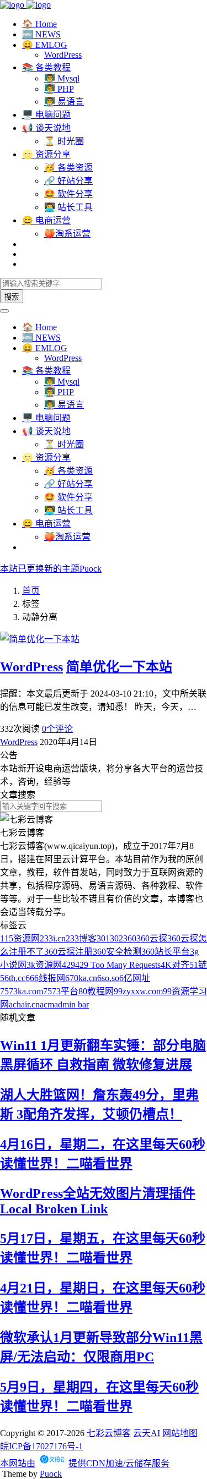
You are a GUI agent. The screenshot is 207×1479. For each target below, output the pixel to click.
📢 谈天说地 (46, 128)
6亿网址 (134, 978)
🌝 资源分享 (46, 154)
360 (129, 938)
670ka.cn (81, 978)
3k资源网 (44, 964)
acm (47, 1004)
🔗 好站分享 (68, 180)
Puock (51, 1473)
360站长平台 (165, 951)
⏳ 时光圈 (64, 141)
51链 (198, 964)
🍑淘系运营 (67, 233)
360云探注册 (68, 951)
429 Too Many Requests (118, 964)
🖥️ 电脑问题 (46, 114)
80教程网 (96, 991)
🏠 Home (39, 24)
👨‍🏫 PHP (59, 89)
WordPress (63, 54)
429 (68, 964)
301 (103, 938)
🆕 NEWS (41, 34)
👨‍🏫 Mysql (61, 78)
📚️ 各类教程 (46, 67)
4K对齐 (175, 964)
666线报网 (45, 978)
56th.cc (12, 978)
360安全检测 (117, 951)
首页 (31, 590)
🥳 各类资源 (68, 167)
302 (116, 938)
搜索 (11, 297)
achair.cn (24, 1004)
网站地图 (180, 1433)
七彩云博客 (109, 1433)
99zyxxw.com (138, 991)
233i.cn (53, 938)
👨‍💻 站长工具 (68, 207)
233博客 (81, 938)
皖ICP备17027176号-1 (41, 1446)
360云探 (151, 938)
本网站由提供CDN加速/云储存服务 (84, 1463)
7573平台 (60, 991)
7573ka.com (21, 991)
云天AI (146, 1433)
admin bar (71, 1004)
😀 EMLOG (44, 45)
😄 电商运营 (46, 220)
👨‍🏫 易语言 (64, 101)
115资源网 (20, 938)
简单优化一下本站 (119, 667)
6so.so (108, 978)
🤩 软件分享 (68, 194)
